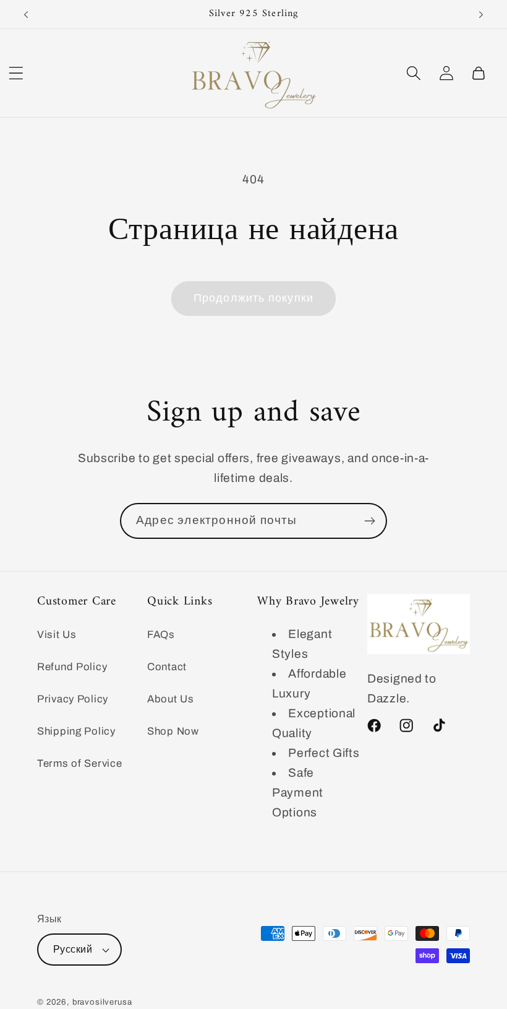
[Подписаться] (369, 521)
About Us (170, 699)
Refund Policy (72, 667)
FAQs (161, 634)
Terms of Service (79, 763)
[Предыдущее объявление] (26, 14)
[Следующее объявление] (481, 14)
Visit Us (57, 634)
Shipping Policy (76, 731)
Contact (167, 667)
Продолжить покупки (254, 298)
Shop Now (173, 731)
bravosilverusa (102, 1002)
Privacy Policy (72, 699)
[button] (16, 72)
